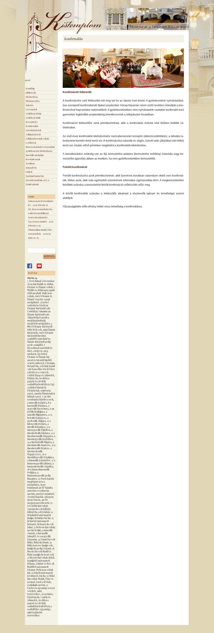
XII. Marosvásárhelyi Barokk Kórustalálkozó (40, 211)
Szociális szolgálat (35, 155)
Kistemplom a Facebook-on (29, 265)
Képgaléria (31, 167)
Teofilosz (30, 163)
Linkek (29, 171)
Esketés (29, 105)
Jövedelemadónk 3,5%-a (37, 180)
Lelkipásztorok (33, 134)
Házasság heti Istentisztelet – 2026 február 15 (41, 203)
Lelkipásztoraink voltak (37, 138)
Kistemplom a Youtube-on (39, 265)
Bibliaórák (31, 92)
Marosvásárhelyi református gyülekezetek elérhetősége (40, 148)
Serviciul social (33, 159)
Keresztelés (32, 121)
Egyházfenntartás (35, 175)
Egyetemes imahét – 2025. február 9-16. (41, 223)
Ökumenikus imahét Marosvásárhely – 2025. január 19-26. (40, 233)
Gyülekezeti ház (33, 113)
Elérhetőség (32, 96)
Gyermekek (31, 109)
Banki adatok (32, 184)
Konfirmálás (32, 126)
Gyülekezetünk (33, 117)
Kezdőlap (30, 88)
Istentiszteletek (33, 130)
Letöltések (31, 142)
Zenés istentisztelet (37, 217)
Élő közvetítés (33, 101)
